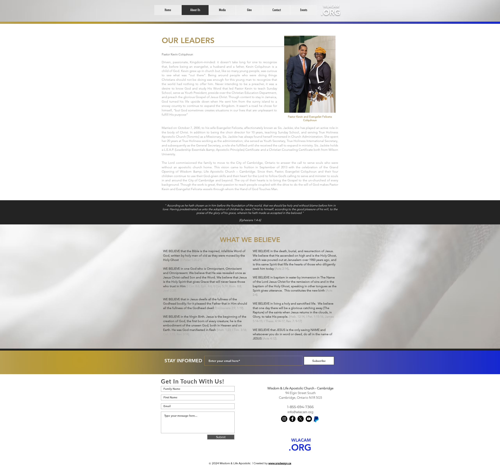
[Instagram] (284, 419)
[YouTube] (309, 419)
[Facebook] (292, 419)
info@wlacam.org (300, 412)
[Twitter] (300, 419)
